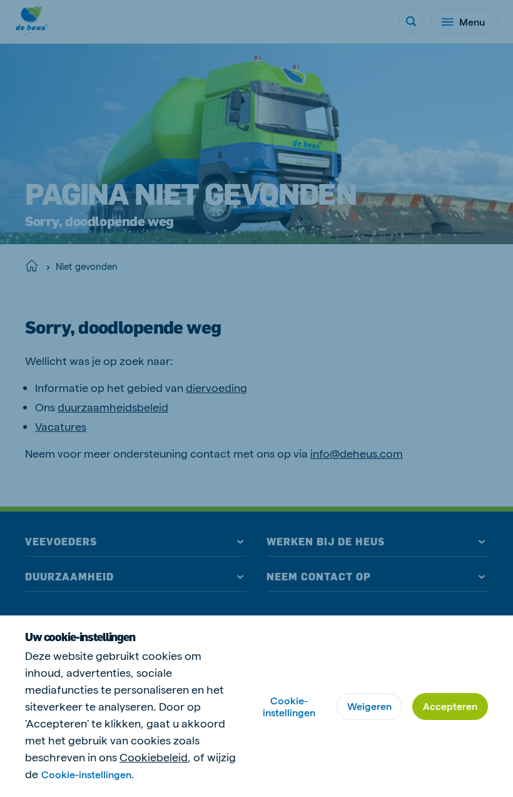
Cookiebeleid (153, 756)
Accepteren (450, 706)
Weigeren (369, 706)
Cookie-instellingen (289, 706)
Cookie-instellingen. (87, 774)
